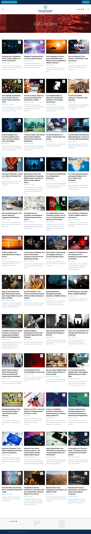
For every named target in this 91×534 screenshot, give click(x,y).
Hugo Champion (29, 339)
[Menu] (2, 9)
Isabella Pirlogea (7, 455)
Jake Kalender (73, 141)
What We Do (62, 523)
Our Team (61, 525)
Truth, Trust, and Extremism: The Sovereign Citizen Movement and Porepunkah (78, 333)
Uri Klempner (6, 143)
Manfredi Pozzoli (29, 374)
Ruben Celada (6, 219)
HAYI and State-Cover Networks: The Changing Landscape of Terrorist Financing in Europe (56, 254)
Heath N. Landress (29, 184)
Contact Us (61, 526)
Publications (37, 523)
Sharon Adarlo (6, 378)
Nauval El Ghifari (52, 457)
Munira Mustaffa (29, 221)
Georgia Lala (28, 300)
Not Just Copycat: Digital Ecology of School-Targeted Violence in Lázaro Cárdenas (56, 372)
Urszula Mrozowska (74, 219)
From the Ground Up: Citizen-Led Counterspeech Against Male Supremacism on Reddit (34, 98)
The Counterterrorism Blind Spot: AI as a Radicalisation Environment (56, 176)
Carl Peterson (51, 65)
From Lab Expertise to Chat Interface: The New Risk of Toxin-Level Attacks (78, 58)
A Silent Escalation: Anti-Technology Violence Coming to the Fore (11, 254)
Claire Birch (50, 141)
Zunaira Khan (51, 221)
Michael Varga (51, 180)
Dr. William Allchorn (30, 457)
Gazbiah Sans (51, 337)
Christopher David (52, 104)
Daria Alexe (72, 62)
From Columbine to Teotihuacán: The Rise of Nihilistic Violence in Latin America (78, 215)
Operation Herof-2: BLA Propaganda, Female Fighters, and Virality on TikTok (56, 490)
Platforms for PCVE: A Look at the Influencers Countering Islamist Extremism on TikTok (34, 411)
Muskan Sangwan (29, 143)
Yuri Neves (72, 261)
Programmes (37, 521)
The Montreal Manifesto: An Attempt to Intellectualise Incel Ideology (55, 137)
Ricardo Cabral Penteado (54, 376)
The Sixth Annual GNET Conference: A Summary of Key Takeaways (77, 98)
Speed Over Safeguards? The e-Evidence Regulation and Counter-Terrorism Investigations (12, 450)
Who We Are (62, 521)
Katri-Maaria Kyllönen (8, 300)
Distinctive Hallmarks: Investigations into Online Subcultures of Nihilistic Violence (56, 294)
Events (35, 525)
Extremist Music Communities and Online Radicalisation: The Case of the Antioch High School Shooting (78, 137)
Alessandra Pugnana (8, 104)
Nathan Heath (6, 62)
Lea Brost (27, 415)
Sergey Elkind (73, 296)
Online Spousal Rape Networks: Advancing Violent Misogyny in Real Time (55, 333)
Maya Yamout (6, 339)
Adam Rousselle (73, 182)
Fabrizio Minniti (51, 259)
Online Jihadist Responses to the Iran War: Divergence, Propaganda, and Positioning (12, 215)
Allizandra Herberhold (75, 378)
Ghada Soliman (29, 60)
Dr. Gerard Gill (73, 337)
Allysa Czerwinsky (29, 102)
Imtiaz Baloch (51, 494)
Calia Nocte (50, 298)
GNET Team (72, 102)
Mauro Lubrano (7, 259)
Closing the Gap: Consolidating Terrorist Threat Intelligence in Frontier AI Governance (11, 58)
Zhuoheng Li (6, 417)
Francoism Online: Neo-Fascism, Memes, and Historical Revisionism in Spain (12, 490)
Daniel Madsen (6, 178)
